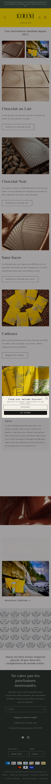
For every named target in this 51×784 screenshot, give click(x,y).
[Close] (46, 398)
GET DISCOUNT (25, 413)
